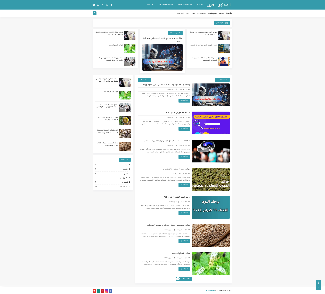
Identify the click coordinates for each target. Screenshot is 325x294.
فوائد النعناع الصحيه (116, 45)
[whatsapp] (98, 5)
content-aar (210, 290)
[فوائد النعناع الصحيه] (211, 263)
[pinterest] (102, 5)
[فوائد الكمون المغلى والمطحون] (211, 179)
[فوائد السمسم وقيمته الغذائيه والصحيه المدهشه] (211, 235)
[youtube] (94, 5)
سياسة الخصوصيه (166, 4)
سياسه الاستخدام (185, 4)
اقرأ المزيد (184, 100)
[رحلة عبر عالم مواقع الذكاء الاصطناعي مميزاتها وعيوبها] (211, 94)
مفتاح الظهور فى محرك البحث (177, 113)
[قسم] (186, 174)
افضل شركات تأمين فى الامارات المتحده (203, 45)
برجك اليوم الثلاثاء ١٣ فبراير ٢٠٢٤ (177, 197)
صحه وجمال (201, 13)
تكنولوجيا (180, 13)
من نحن (200, 4)
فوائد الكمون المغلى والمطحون (176, 169)
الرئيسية (229, 13)
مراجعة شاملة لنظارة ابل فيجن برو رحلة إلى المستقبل (167, 141)
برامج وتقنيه (212, 13)
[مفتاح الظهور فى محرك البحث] (211, 123)
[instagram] (107, 5)
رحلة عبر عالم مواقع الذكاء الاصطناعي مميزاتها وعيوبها (163, 40)
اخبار (193, 13)
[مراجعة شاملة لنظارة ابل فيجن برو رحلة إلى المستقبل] (211, 151)
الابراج (187, 13)
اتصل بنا (150, 4)
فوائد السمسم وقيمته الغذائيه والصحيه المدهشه (168, 225)
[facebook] (111, 5)
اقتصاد (221, 13)
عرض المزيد (144, 79)
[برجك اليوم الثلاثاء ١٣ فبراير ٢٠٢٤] (211, 207)
